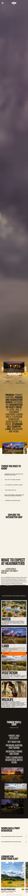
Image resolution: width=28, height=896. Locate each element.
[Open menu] (2, 2)
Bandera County (20, 383)
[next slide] (20, 448)
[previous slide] (8, 448)
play (14, 367)
